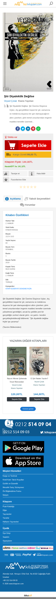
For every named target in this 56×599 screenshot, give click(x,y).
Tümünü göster (28, 409)
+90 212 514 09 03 (10, 580)
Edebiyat (15, 289)
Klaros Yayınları (17, 388)
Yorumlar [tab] (30, 204)
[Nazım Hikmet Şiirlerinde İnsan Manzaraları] (17, 361)
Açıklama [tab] (15, 198)
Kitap (8, 289)
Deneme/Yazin (25, 289)
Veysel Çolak (17, 385)
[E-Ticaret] (28, 595)
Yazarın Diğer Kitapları (28, 340)
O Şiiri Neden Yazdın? (39, 379)
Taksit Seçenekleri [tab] (39, 198)
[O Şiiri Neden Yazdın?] (39, 361)
